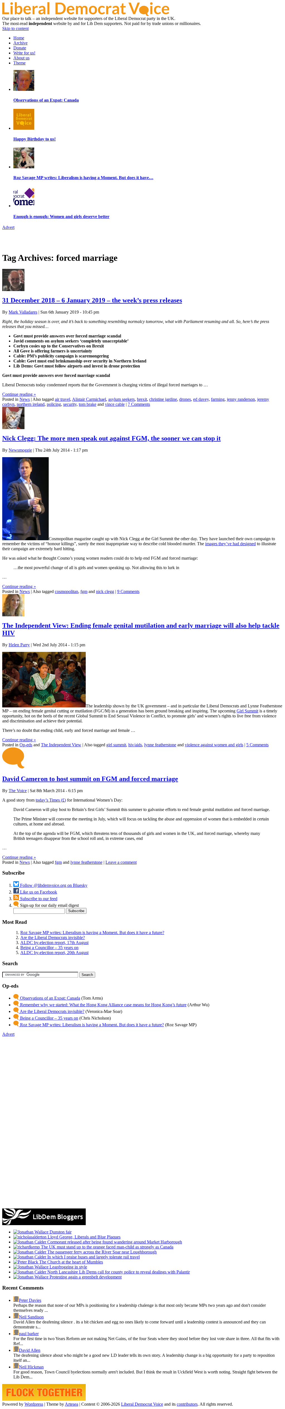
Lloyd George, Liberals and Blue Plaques (83, 1237)
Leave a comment (121, 862)
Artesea (71, 1404)
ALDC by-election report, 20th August (54, 952)
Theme (19, 63)
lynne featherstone (160, 744)
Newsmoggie (20, 450)
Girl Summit (247, 711)
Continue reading (19, 394)
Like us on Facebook (38, 892)
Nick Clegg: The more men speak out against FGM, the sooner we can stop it (111, 438)
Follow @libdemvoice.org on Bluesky (53, 885)
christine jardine (163, 399)
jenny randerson (241, 399)
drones (185, 399)
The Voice (18, 790)
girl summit (116, 744)
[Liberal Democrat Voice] (85, 14)
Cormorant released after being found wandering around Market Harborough (114, 1242)
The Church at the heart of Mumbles (70, 1262)
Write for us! (24, 53)
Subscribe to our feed (38, 898)
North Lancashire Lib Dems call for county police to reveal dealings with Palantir (118, 1272)
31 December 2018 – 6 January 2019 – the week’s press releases (92, 300)
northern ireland (31, 404)
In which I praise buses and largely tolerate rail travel (93, 1257)
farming (218, 399)
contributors (187, 1404)
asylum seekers (121, 399)
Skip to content (15, 28)
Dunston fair (60, 1232)
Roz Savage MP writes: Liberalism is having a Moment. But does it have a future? (92, 932)
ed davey (201, 399)
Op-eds (25, 744)
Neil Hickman (31, 1367)
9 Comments (128, 591)
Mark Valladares (23, 312)
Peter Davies (30, 1300)
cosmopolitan (66, 591)
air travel (62, 399)
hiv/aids (135, 744)
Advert (8, 227)
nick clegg (105, 591)
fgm (83, 591)
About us (21, 58)
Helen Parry (19, 644)
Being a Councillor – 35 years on (49, 947)
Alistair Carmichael (89, 399)
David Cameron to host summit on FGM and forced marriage (90, 778)
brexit (142, 399)
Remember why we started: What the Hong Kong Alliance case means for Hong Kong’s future (102, 1004)
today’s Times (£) (51, 800)
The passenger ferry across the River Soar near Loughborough (101, 1252)
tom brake (87, 404)
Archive (20, 43)
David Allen (29, 1350)
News (24, 399)
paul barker (29, 1333)
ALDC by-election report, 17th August (54, 942)
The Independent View (61, 744)
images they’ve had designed (230, 543)
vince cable (115, 404)
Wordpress (33, 1404)
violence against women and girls (214, 744)
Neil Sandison (31, 1317)
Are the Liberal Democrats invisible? (52, 937)
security (70, 404)
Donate (19, 48)
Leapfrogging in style (67, 1267)
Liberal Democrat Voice (142, 1404)
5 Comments (257, 744)
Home (18, 38)
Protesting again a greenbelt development (85, 1277)
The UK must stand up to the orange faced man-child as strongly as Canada (106, 1247)
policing (54, 404)
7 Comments (139, 404)
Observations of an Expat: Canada (49, 998)
